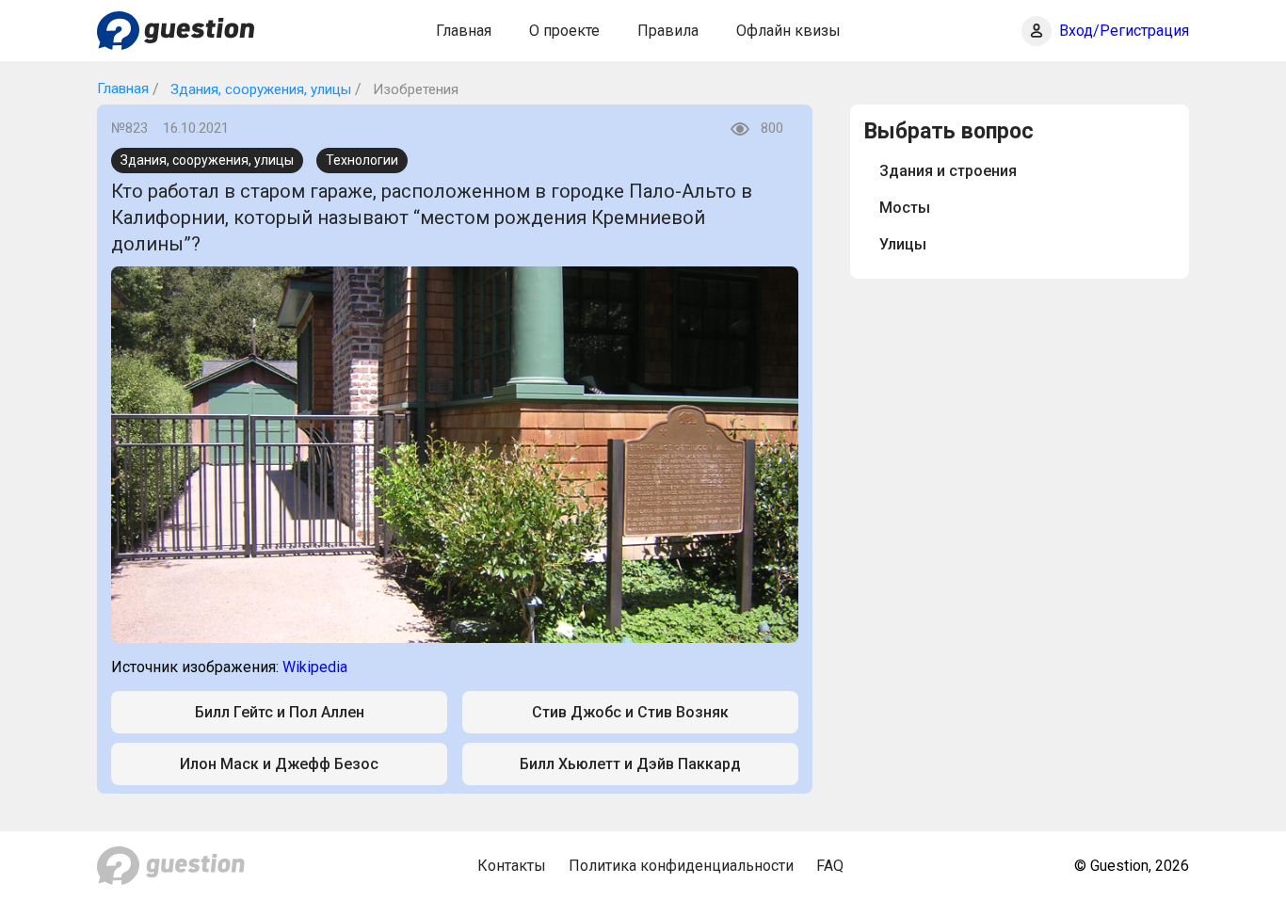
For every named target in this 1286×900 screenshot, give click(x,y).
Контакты (511, 866)
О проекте (564, 31)
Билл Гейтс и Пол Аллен (279, 712)
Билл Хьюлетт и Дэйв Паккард (630, 764)
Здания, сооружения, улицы (259, 89)
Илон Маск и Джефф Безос (279, 764)
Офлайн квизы (788, 31)
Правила (668, 31)
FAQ (830, 866)
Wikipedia (314, 667)
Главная (463, 31)
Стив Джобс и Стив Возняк (630, 712)
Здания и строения (948, 171)
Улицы (902, 244)
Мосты (904, 208)
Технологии (362, 160)
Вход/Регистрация (1124, 31)
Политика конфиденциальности (681, 866)
